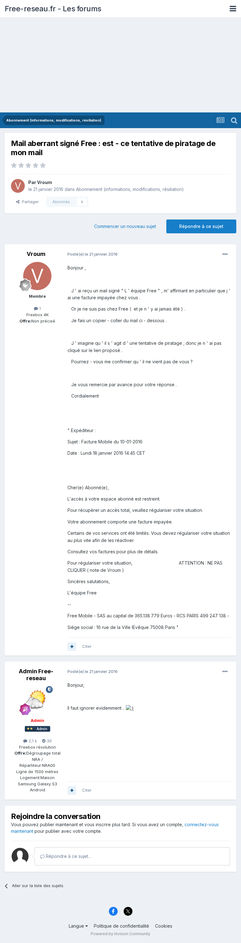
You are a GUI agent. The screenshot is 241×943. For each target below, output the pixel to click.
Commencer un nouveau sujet (125, 226)
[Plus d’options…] (225, 254)
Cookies (163, 926)
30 (49, 740)
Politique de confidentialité (121, 926)
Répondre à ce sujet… (68, 856)
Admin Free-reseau (36, 674)
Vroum (44, 182)
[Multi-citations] (71, 646)
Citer (87, 646)
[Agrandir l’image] (130, 708)
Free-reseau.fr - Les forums (53, 8)
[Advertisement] (120, 65)
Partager (29, 201)
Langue (77, 926)
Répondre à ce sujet (201, 226)
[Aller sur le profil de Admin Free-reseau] (37, 700)
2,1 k (32, 740)
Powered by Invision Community (120, 933)
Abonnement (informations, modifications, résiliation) (130, 189)
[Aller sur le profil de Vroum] (18, 186)
